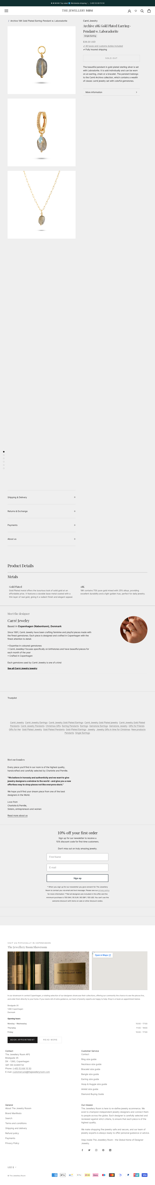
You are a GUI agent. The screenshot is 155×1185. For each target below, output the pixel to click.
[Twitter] (89, 1149)
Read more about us (18, 815)
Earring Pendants (70, 726)
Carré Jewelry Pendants (33, 726)
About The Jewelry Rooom (18, 1108)
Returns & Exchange (18, 511)
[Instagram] (96, 1149)
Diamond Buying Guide (92, 1094)
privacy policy (103, 890)
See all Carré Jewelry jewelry (22, 668)
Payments (12, 525)
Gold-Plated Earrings (76, 729)
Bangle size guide (90, 1074)
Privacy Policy (12, 1143)
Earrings (84, 726)
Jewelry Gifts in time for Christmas (113, 729)
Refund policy (12, 1133)
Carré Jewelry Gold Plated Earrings (66, 722)
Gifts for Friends (136, 726)
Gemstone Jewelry (118, 726)
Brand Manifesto (13, 1113)
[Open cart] (149, 11)
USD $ (11, 1167)
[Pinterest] (103, 1149)
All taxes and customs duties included (103, 46)
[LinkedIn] (110, 1149)
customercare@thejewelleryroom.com (31, 1072)
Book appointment (22, 1040)
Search (8, 1118)
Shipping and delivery (16, 1128)
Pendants (69, 733)
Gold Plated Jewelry (32, 729)
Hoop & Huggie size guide (94, 1084)
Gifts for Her (15, 729)
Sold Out (111, 58)
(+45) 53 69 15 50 (22, 1068)
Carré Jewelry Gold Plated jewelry (101, 722)
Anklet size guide (89, 1089)
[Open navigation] (6, 11)
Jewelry (91, 729)
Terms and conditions (15, 1123)
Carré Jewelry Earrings (36, 722)
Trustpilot (12, 698)
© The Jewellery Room (17, 1176)
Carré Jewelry (90, 20)
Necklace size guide (91, 1064)
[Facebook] (82, 1149)
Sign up (77, 878)
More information (94, 92)
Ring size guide (88, 1059)
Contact (85, 1054)
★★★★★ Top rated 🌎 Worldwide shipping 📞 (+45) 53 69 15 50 (77, 3)
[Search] (142, 10)
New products (138, 729)
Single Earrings (82, 733)
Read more (50, 1040)
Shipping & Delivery (17, 497)
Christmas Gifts (53, 726)
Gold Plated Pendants (54, 729)
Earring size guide (90, 1079)
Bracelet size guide (90, 1069)
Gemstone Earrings (98, 726)
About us (12, 539)
